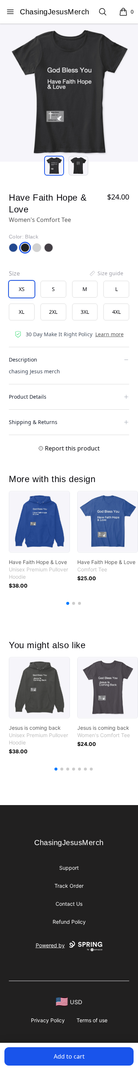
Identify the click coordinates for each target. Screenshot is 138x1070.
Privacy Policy (48, 1020)
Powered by (50, 945)
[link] (39, 521)
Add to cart (69, 1056)
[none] (106, 273)
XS (22, 289)
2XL (53, 311)
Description (23, 359)
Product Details (27, 396)
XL (21, 311)
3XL (85, 311)
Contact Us (69, 904)
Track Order (69, 886)
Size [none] (14, 273)
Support (69, 868)
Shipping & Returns (33, 422)
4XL (116, 311)
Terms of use (92, 1020)
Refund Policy (69, 922)
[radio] (22, 289)
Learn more (109, 334)
